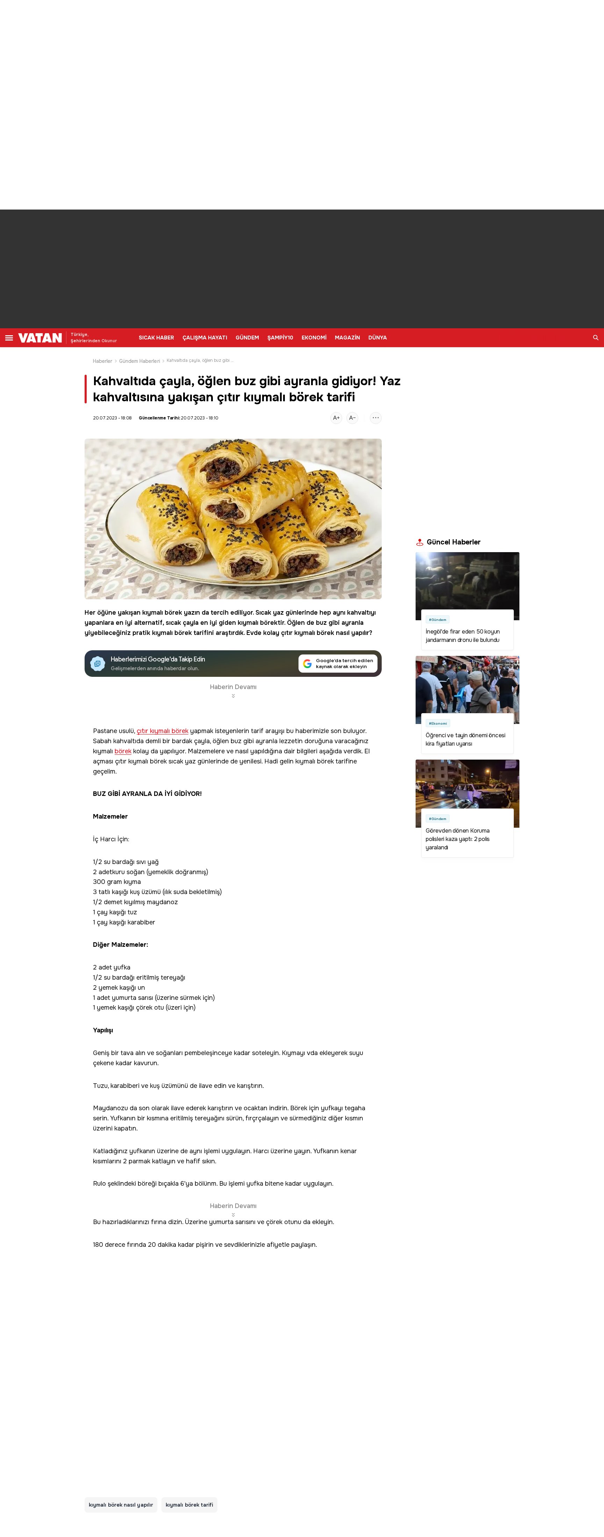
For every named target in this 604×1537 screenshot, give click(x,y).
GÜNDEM (247, 337)
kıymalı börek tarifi (189, 1504)
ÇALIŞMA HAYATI (204, 337)
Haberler (103, 361)
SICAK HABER (156, 337)
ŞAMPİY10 (280, 337)
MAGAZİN (347, 337)
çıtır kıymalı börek (307, 633)
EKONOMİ (314, 337)
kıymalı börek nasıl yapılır (121, 1504)
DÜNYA (377, 337)
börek (173, 612)
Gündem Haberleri (139, 361)
